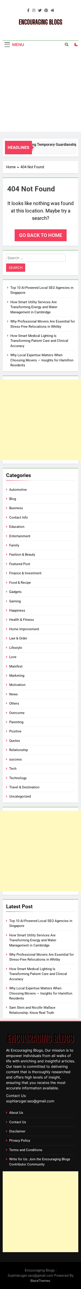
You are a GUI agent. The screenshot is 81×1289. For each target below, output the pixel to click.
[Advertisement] (40, 91)
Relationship (18, 750)
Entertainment (19, 536)
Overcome (17, 713)
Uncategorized (20, 796)
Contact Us (17, 1122)
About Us (16, 1113)
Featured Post (19, 564)
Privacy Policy (19, 1141)
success (15, 759)
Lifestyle (15, 648)
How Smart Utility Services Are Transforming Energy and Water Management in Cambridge (33, 307)
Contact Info (18, 517)
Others (14, 703)
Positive (15, 731)
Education (16, 527)
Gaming (15, 601)
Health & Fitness (21, 620)
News (13, 694)
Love (12, 657)
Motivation (17, 685)
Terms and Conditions (25, 1150)
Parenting (16, 722)
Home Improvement (24, 629)
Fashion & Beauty (22, 555)
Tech (12, 769)
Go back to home (40, 235)
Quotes (14, 741)
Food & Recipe (20, 583)
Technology (18, 778)
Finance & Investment (25, 573)
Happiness (17, 610)
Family (14, 545)
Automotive (18, 490)
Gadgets (15, 592)
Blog (12, 499)
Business (16, 508)
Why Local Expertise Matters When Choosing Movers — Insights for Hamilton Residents (41, 360)
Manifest (15, 666)
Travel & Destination (24, 787)
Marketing (16, 676)
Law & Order (18, 638)
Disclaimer (17, 1131)
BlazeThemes (40, 1280)
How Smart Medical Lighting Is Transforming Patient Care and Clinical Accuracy (39, 341)
